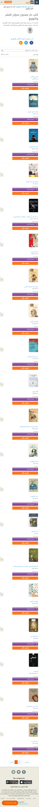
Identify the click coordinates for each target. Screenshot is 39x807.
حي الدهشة (34, 531)
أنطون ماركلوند (34, 148)
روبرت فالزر (35, 113)
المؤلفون (3, 798)
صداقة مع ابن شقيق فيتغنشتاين (28, 426)
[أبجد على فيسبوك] (24, 772)
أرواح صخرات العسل (32, 181)
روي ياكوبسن (35, 393)
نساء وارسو (34, 251)
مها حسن (36, 533)
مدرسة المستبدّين (32, 356)
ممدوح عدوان (35, 603)
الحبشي (35, 671)
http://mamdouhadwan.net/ (21, 43)
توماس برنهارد (35, 428)
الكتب (34, 798)
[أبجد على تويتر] (19, 772)
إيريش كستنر (35, 358)
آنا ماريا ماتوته (35, 288)
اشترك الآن (25, 88)
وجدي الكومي (35, 78)
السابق (27, 762)
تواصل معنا (28, 798)
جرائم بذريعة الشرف (32, 706)
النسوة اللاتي (34, 77)
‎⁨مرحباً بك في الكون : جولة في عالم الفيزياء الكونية (25, 217)
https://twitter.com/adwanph (26, 43)
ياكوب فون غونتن (33, 112)
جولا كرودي (35, 638)
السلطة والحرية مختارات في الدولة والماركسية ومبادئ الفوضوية (25, 566)
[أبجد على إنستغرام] (13, 772)
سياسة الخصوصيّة (24, 804)
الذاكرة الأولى (34, 321)
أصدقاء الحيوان (33, 147)
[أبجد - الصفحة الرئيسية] (27, 2)
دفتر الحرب (34, 741)
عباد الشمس (34, 636)
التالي (11, 762)
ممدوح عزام (35, 183)
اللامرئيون (35, 391)
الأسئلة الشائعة (20, 798)
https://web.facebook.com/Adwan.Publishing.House (31, 43)
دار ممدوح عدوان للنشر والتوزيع (24, 6)
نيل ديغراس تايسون (34, 218)
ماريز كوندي (35, 463)
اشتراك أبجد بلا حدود (11, 798)
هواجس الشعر (34, 601)
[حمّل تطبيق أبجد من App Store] (26, 782)
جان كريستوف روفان (33, 673)
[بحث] (2, 50)
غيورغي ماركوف (34, 253)
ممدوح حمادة (35, 498)
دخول (2, 2)
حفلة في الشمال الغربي (31, 286)
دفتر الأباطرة (34, 496)
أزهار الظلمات (34, 461)
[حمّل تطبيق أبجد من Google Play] (12, 782)
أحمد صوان (35, 708)
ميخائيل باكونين (35, 568)
